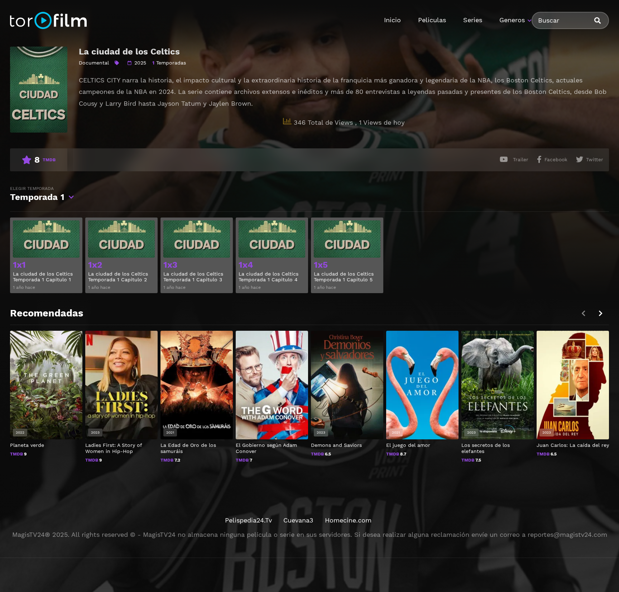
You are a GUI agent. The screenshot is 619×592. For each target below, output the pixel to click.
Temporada (37, 194)
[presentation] (600, 313)
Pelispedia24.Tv (248, 520)
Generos (512, 20)
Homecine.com (348, 520)
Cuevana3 (298, 520)
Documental (94, 63)
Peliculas (432, 20)
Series (472, 20)
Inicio (392, 20)
